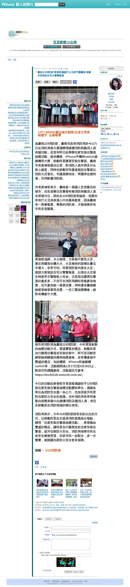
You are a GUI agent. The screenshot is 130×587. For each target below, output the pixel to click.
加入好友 (111, 102)
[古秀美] (111, 148)
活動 (14, 59)
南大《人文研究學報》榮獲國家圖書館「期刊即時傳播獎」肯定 (71, 493)
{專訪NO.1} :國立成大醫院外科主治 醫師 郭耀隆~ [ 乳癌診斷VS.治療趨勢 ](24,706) (19, 164)
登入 (125, 4)
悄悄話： (48, 535)
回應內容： (47, 539)
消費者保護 (55, 581)
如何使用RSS (24, 151)
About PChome (77, 581)
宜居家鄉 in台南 (65, 42)
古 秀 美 (43, 467)
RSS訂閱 (14, 151)
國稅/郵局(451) (107, 171)
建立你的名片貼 (111, 142)
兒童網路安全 (65, 581)
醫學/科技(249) (106, 161)
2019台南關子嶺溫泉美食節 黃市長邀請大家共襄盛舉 (57, 493)
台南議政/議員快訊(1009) (111, 159)
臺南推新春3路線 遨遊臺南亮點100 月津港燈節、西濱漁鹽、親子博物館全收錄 (71, 507)
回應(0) (39, 519)
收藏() (58, 519)
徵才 (85, 581)
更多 (103, 179)
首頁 (9, 59)
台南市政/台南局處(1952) (110, 156)
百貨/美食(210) (106, 166)
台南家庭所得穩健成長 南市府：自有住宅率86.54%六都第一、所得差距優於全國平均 (18, 132)
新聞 (108, 4)
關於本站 (111, 93)
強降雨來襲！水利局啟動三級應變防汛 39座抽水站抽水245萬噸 (18, 125)
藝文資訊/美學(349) (108, 174)
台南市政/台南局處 (78, 505)
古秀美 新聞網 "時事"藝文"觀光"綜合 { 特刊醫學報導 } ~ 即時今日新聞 (111, 190)
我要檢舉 (93, 456)
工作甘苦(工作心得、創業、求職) (53, 505)
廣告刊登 (47, 581)
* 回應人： (47, 527)
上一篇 (60, 68)
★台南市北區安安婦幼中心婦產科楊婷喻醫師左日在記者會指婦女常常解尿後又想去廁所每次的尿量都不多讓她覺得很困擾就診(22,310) (18, 175)
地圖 (111, 99)
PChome (118, 4)
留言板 (111, 96)
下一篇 (65, 68)
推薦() (48, 519)
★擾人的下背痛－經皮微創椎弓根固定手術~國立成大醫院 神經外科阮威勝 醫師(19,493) (18, 185)
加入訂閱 (26, 154)
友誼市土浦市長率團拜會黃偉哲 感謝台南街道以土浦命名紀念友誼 (67, 510)
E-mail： (48, 531)
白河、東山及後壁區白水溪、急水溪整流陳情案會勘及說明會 (86, 493)
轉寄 (62, 502)
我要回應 (95, 522)
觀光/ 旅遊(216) (106, 164)
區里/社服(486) (106, 169)
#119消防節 (53, 450)
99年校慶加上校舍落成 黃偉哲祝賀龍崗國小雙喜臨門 (42, 493)
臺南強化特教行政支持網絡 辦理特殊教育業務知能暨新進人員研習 (19, 107)
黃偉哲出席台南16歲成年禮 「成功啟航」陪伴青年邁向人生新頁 (18, 140)
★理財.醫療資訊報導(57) (110, 176)
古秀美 (103, 142)
